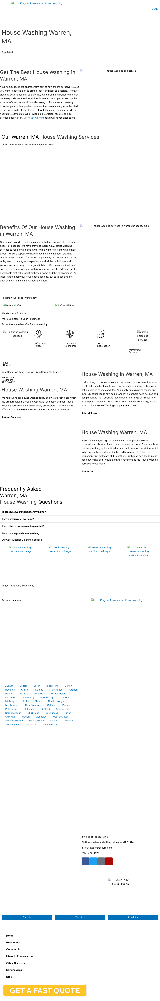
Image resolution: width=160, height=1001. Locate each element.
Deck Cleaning (90, 573)
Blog (9, 976)
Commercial (13, 949)
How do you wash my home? (18, 519)
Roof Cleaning (50, 573)
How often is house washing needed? (23, 526)
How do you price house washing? (21, 533)
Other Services (15, 963)
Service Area (14, 970)
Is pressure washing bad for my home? (24, 511)
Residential (13, 942)
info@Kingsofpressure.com (97, 847)
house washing (36, 117)
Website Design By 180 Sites (97, 905)
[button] (80, 511)
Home (9, 935)
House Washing (11, 573)
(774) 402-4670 (90, 853)
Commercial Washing (132, 573)
